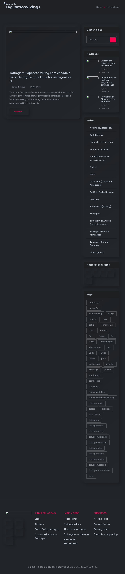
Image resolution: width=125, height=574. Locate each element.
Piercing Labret (101, 529)
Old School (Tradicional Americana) (101, 183)
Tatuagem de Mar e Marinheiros (99, 233)
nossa (92, 358)
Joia (109, 347)
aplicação (93, 308)
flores (101, 336)
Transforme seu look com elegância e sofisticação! (109, 81)
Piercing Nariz (101, 518)
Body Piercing (96, 135)
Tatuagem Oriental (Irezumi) (99, 244)
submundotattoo (97, 392)
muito (103, 353)
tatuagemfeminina (98, 442)
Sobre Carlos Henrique (46, 529)
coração (93, 319)
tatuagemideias (96, 459)
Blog (37, 518)
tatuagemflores (96, 453)
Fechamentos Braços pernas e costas (100, 158)
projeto (107, 369)
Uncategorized (97, 252)
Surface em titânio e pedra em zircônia (108, 63)
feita (91, 330)
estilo (91, 325)
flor (90, 336)
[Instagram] (19, 532)
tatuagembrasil (96, 425)
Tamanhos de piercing (106, 534)
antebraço (94, 302)
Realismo (94, 199)
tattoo (92, 408)
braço (111, 313)
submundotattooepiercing (101, 397)
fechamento (107, 325)
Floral (92, 174)
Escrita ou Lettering (99, 149)
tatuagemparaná (97, 464)
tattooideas (94, 414)
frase (91, 341)
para (103, 358)
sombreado (94, 381)
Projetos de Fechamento (71, 541)
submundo (94, 386)
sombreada (94, 375)
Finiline (93, 167)
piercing (110, 364)
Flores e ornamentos (75, 529)
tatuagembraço (96, 431)
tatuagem (94, 420)
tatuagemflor (95, 448)
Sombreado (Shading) (100, 206)
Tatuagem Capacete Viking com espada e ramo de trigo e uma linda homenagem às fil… (40, 77)
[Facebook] (9, 524)
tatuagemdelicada (98, 436)
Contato (39, 524)
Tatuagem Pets (72, 524)
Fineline (103, 330)
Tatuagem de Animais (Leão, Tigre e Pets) (100, 222)
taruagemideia (96, 403)
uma (91, 476)
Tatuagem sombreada (76, 534)
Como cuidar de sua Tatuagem (46, 536)
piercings (93, 369)
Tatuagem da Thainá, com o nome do (108, 99)
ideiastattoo (95, 347)
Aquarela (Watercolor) (101, 127)
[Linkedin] (9, 532)
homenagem (107, 341)
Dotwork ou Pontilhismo (101, 142)
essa (106, 319)
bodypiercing (95, 313)
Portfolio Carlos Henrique (102, 192)
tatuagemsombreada (99, 470)
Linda (91, 353)
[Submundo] (10, 4)
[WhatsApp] (9, 541)
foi (112, 336)
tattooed (106, 408)
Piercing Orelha (102, 524)
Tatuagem (95, 213)
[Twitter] (19, 524)
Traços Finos (70, 518)
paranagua (94, 364)
